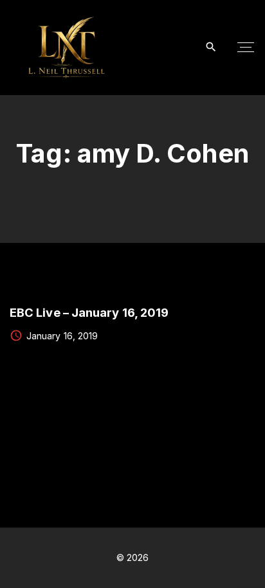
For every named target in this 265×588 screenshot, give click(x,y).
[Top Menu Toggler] (246, 47)
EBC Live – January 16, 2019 (89, 312)
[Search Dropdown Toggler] (211, 47)
